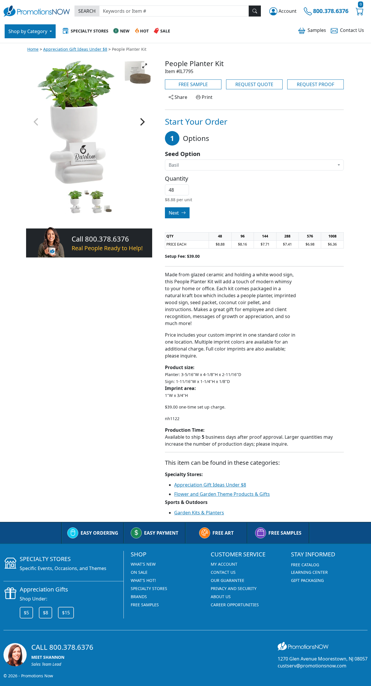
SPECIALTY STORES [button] (89, 31)
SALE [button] (165, 31)
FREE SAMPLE (193, 84)
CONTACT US (223, 572)
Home (33, 49)
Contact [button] (352, 30)
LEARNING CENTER (309, 572)
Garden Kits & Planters (199, 512)
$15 (66, 612)
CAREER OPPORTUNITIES (235, 604)
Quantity (176, 178)
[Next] (141, 122)
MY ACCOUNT (224, 564)
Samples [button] (317, 30)
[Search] (255, 11)
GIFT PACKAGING (307, 580)
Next (174, 213)
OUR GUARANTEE (227, 580)
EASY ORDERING (99, 533)
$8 (45, 612)
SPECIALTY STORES (149, 588)
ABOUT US (221, 596)
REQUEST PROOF (315, 84)
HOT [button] (144, 31)
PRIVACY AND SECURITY (234, 588)
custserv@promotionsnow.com (312, 666)
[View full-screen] (144, 65)
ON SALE (139, 572)
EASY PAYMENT (161, 533)
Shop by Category (28, 31)
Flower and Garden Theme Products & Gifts (222, 494)
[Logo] (36, 10)
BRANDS (139, 596)
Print (206, 97)
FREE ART (223, 533)
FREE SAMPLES (284, 533)
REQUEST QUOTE (254, 84)
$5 (26, 612)
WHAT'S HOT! (143, 580)
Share (180, 97)
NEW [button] (125, 31)
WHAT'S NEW (143, 564)
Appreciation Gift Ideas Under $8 (75, 49)
